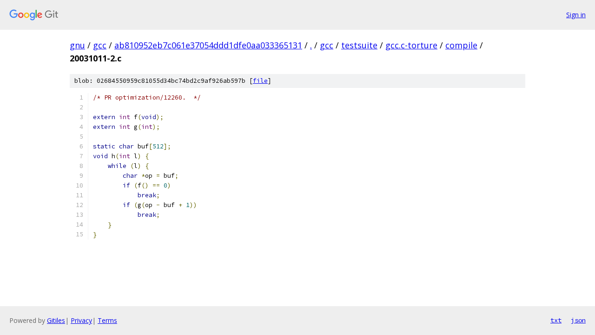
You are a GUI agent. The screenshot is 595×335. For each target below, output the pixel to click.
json (578, 320)
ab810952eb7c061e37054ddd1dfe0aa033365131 (208, 45)
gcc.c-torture (411, 45)
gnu (77, 45)
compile (461, 45)
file (260, 81)
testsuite (359, 45)
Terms (107, 320)
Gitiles (56, 320)
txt (556, 320)
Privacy (81, 320)
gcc (99, 45)
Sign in (576, 14)
